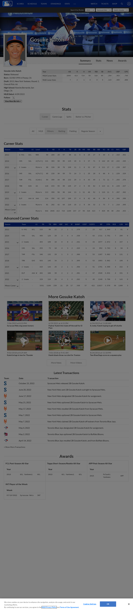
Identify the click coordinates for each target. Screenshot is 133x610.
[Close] (129, 604)
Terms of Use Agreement (69, 607)
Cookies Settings (89, 604)
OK (108, 604)
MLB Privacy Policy (49, 607)
